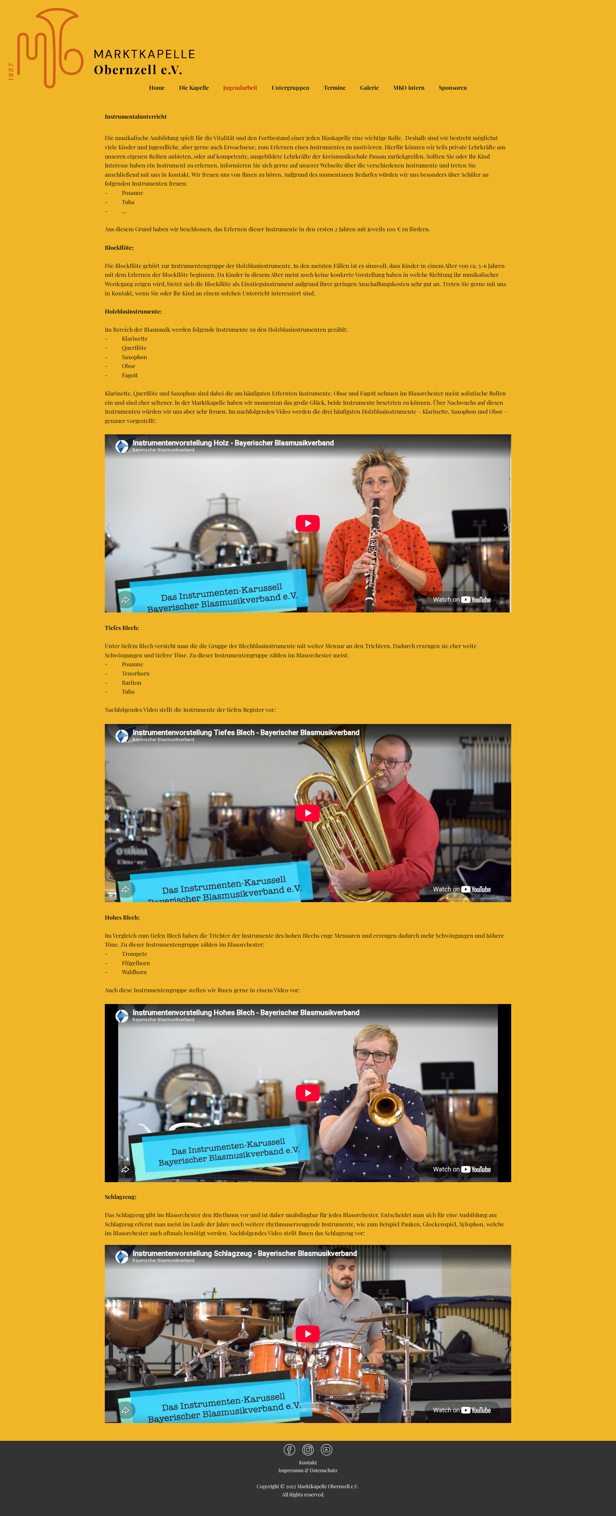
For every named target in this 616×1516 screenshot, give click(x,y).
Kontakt (308, 1462)
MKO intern (409, 87)
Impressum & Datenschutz (308, 1470)
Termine (335, 87)
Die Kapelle (194, 87)
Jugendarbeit (240, 87)
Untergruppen (290, 87)
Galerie (369, 87)
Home (157, 87)
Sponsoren (453, 87)
